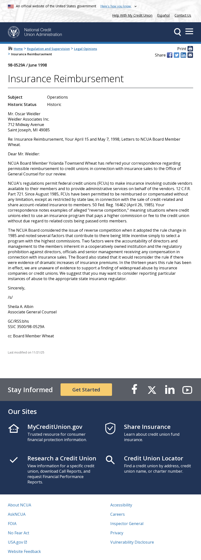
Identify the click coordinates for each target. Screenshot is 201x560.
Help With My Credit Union (131, 15)
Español (163, 15)
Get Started (86, 389)
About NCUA (19, 505)
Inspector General (126, 523)
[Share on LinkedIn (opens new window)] (183, 55)
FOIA (12, 523)
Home (18, 48)
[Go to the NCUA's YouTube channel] (187, 389)
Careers (117, 514)
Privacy (116, 533)
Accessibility (121, 505)
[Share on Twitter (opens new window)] (176, 55)
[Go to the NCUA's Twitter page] (152, 389)
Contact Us (183, 15)
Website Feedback (24, 551)
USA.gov (15, 542)
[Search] (177, 32)
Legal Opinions (85, 48)
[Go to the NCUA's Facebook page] (134, 389)
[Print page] (190, 49)
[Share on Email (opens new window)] (190, 55)
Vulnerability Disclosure (132, 542)
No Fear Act (18, 533)
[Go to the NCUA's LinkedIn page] (170, 389)
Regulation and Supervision (48, 48)
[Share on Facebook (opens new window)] (170, 55)
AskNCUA (16, 514)
